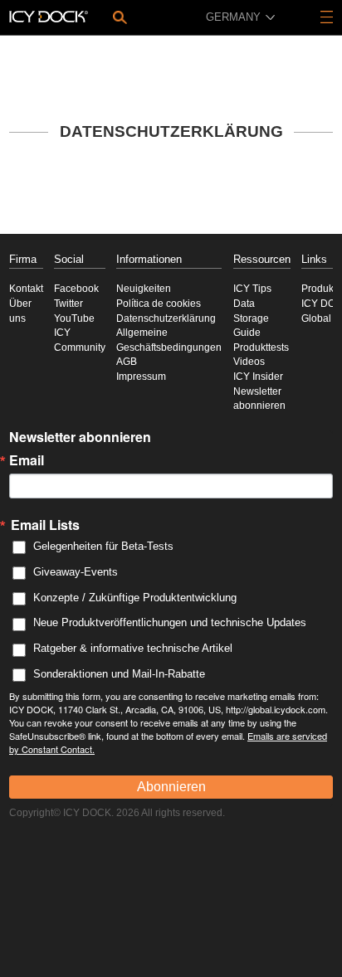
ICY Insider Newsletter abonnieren (259, 391)
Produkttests (261, 347)
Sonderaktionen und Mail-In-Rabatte (119, 674)
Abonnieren (171, 787)
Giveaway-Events (75, 572)
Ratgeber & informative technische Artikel (132, 648)
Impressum (141, 376)
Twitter (68, 303)
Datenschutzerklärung (166, 318)
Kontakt (26, 288)
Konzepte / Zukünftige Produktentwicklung (135, 597)
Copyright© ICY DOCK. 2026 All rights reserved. (117, 813)
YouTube (74, 318)
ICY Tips (252, 288)
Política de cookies (158, 303)
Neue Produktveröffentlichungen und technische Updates (169, 622)
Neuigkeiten (143, 288)
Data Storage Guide (251, 318)
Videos (249, 361)
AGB (126, 361)
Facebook (76, 288)
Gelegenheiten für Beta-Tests (103, 546)
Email (26, 460)
